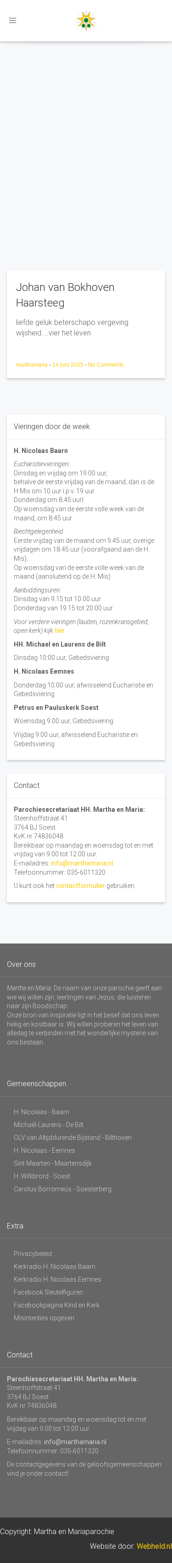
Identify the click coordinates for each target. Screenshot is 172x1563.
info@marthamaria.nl (82, 863)
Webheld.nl (154, 1546)
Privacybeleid (33, 1253)
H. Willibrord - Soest (42, 1176)
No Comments (106, 365)
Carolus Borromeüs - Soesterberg (62, 1189)
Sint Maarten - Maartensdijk (53, 1163)
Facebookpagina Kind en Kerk (57, 1305)
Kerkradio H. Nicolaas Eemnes (57, 1279)
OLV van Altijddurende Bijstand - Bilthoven (73, 1137)
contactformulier (80, 885)
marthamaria (32, 365)
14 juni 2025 (68, 365)
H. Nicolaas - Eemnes (44, 1150)
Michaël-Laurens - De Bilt (48, 1124)
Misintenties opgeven (44, 1318)
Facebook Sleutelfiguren (48, 1292)
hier (60, 630)
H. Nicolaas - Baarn (41, 1112)
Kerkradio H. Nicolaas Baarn (54, 1266)
